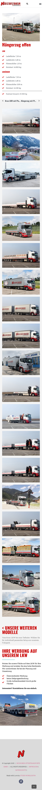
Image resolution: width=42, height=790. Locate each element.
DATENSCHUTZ (21, 770)
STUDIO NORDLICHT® (28, 775)
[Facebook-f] (21, 781)
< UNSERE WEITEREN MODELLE (19, 630)
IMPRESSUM (33, 767)
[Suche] (27, 3)
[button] (40, 4)
